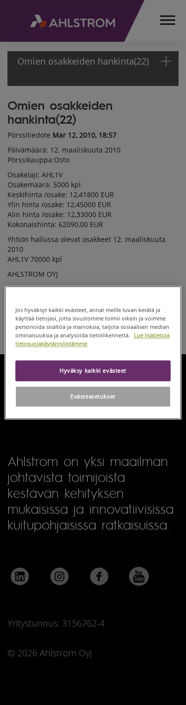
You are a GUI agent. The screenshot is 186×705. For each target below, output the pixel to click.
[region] (92, 352)
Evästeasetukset (93, 396)
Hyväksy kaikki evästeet (93, 370)
